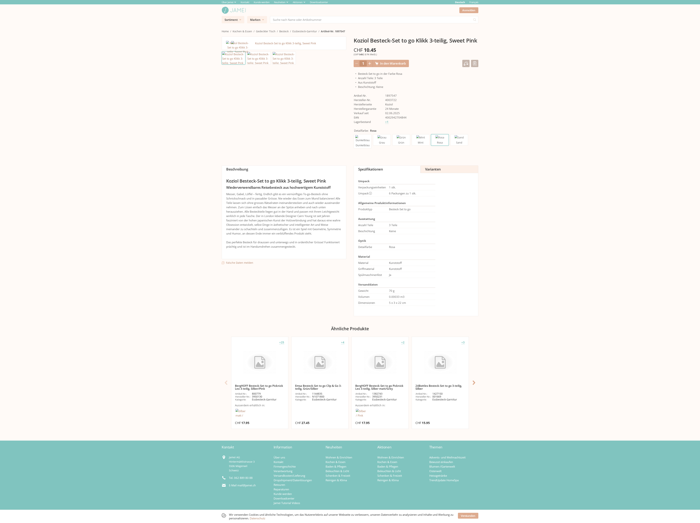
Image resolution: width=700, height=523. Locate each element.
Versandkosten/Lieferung (289, 475)
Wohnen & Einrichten (339, 457)
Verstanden (468, 516)
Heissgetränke (438, 475)
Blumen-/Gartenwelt (442, 466)
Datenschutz (257, 518)
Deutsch (460, 2)
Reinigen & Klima (336, 480)
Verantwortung (283, 471)
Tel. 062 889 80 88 (241, 478)
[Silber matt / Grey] (241, 413)
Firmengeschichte (285, 466)
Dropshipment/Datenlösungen (293, 480)
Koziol (389, 104)
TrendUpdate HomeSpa (444, 480)
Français (473, 2)
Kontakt (245, 2)
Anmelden (468, 10)
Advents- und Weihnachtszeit (447, 457)
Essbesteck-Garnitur (304, 31)
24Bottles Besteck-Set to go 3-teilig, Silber (438, 387)
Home (225, 31)
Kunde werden (262, 2)
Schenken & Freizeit (338, 475)
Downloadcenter (319, 2)
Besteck (284, 31)
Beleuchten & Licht (337, 471)
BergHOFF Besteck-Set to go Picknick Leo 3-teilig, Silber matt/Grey (379, 387)
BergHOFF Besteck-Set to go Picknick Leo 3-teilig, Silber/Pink (259, 387)
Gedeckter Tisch (265, 31)
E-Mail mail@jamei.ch (242, 485)
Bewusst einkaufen (441, 462)
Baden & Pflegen (336, 466)
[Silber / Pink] (361, 413)
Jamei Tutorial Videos (287, 503)
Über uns (279, 457)
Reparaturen (281, 489)
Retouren (279, 485)
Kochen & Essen (242, 31)
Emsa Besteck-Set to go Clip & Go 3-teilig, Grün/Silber (318, 387)
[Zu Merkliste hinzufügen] (474, 63)
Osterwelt (435, 471)
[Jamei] (234, 10)
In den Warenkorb (393, 63)
